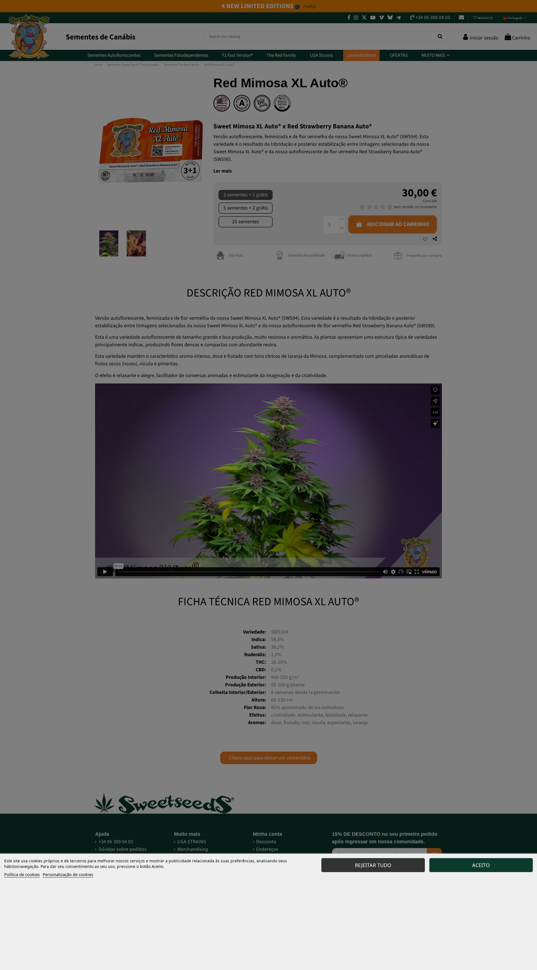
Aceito (481, 865)
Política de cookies (22, 874)
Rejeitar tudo (373, 865)
